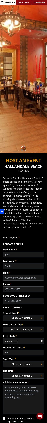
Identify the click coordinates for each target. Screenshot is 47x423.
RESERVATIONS (39, 2)
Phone (7, 284)
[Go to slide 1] (23, 148)
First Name (10, 249)
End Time (9, 370)
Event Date (10, 336)
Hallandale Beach (23, 166)
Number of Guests (14, 347)
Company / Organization (16, 295)
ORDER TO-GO (23, 2)
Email (6, 272)
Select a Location (13, 324)
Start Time (9, 359)
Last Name (10, 261)
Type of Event (11, 312)
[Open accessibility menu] (2, 211)
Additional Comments (16, 382)
